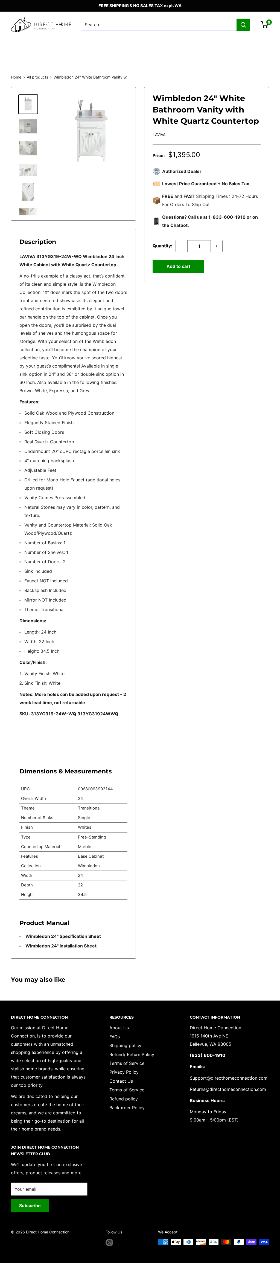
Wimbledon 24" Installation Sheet (60, 946)
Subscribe (30, 1205)
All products (37, 77)
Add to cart (178, 266)
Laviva (159, 134)
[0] (264, 24)
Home (16, 77)
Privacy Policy (124, 1072)
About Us (119, 1027)
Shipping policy (125, 1045)
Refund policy (123, 1099)
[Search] (243, 25)
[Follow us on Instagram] (109, 1242)
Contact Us (121, 1081)
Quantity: (162, 245)
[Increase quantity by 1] (216, 246)
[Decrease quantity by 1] (181, 246)
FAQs (114, 1036)
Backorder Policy (127, 1107)
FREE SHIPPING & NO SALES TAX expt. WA (140, 5)
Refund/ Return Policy (131, 1054)
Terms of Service (126, 1063)
